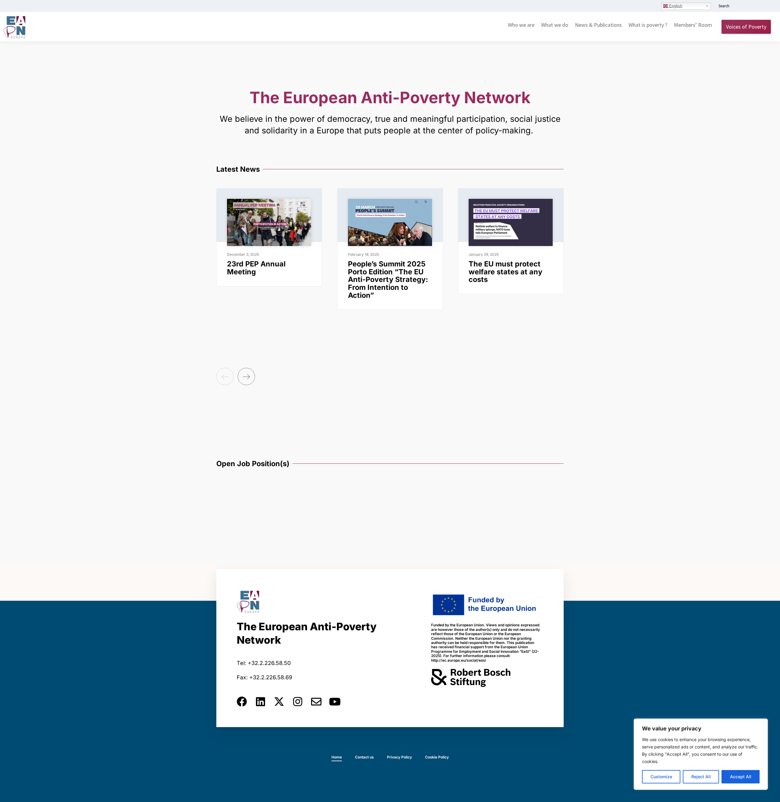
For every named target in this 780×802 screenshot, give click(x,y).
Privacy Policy (399, 757)
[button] (225, 376)
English (675, 5)
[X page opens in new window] (758, 6)
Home (337, 757)
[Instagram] (297, 701)
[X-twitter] (279, 701)
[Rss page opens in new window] (767, 6)
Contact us (364, 757)
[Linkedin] (260, 701)
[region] (701, 754)
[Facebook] (242, 701)
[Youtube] (335, 701)
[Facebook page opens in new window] (749, 6)
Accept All (740, 776)
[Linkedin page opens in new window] (739, 6)
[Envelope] (316, 701)
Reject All (701, 776)
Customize (661, 776)
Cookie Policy (437, 757)
